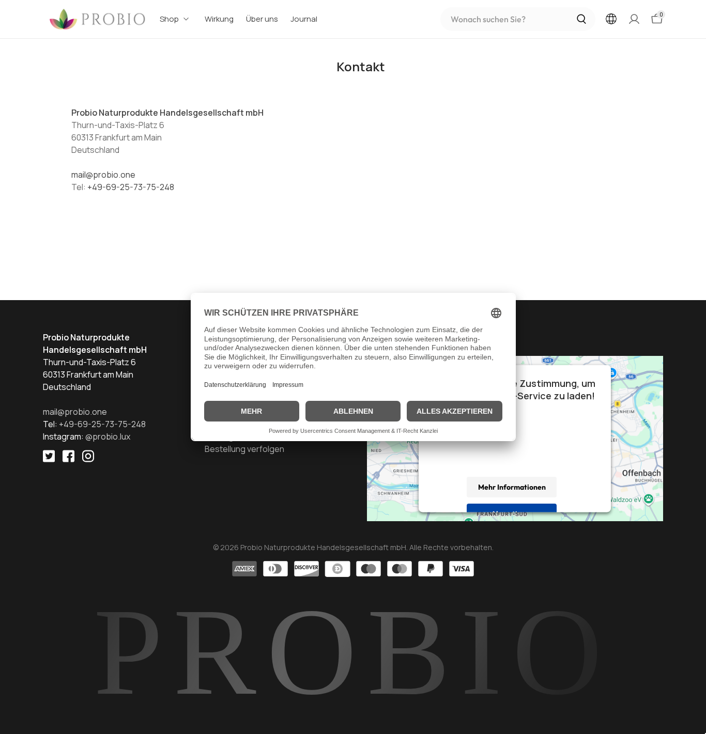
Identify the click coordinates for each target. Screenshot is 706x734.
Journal (303, 18)
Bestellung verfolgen (244, 449)
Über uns (262, 18)
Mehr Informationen (512, 486)
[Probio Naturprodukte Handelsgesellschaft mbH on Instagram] (92, 463)
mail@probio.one (103, 174)
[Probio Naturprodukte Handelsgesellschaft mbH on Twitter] (53, 463)
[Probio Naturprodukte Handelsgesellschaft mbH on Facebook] (72, 463)
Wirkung (219, 18)
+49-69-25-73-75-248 (130, 187)
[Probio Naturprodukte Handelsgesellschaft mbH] (98, 19)
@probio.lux (107, 436)
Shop (169, 18)
